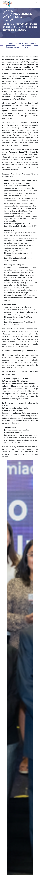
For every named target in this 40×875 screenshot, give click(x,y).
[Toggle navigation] (36, 4)
